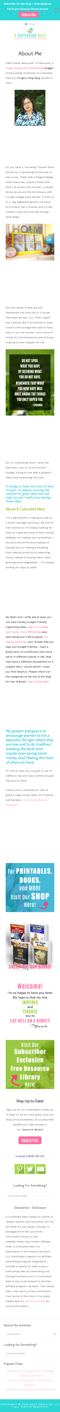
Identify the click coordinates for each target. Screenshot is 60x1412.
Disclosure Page (35, 1301)
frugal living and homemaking (24, 68)
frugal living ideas (37, 681)
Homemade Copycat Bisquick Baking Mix (30, 1389)
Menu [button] (32, 24)
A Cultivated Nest (30, 33)
